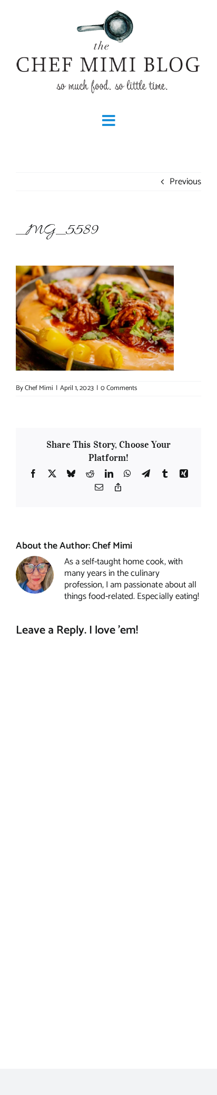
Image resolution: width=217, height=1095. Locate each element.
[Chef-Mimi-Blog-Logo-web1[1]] (108, 10)
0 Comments (119, 388)
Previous (185, 181)
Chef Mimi (39, 388)
